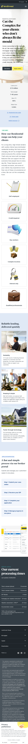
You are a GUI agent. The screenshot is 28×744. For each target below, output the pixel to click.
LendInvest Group (6, 630)
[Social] (18, 653)
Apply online (17, 68)
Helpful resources (13, 120)
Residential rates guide (15, 112)
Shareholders (4, 646)
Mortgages (21, 1)
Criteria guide (15, 116)
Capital (3, 641)
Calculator (7, 68)
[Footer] (26, 6)
